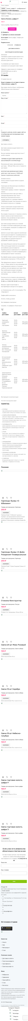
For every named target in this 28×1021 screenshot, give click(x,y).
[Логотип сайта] (14, 2)
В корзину (12, 29)
